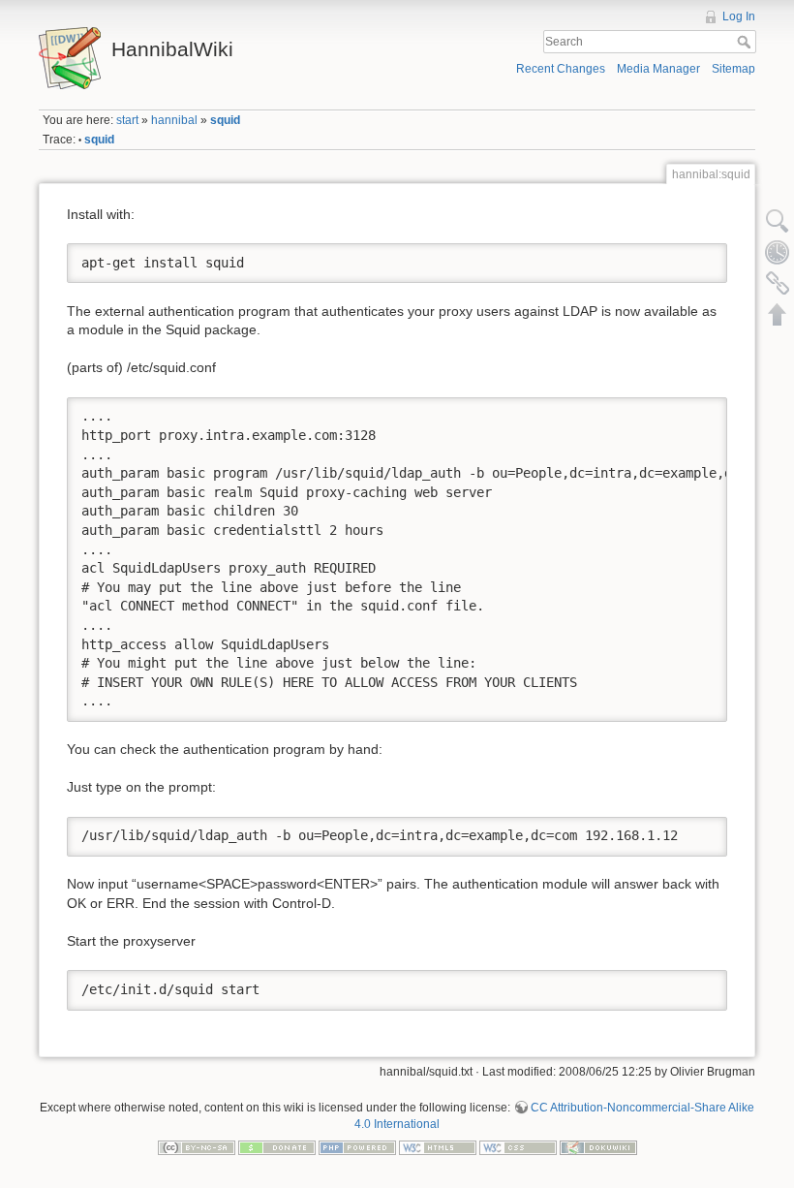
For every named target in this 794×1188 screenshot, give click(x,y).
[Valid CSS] (518, 1146)
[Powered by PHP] (357, 1146)
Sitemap (733, 69)
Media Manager (658, 69)
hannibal (174, 120)
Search (746, 41)
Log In (738, 16)
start (127, 120)
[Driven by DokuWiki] (598, 1146)
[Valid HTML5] (437, 1146)
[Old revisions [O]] (777, 251)
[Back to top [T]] (777, 313)
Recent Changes (560, 69)
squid (225, 120)
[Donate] (277, 1146)
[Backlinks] (777, 282)
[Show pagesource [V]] (777, 220)
